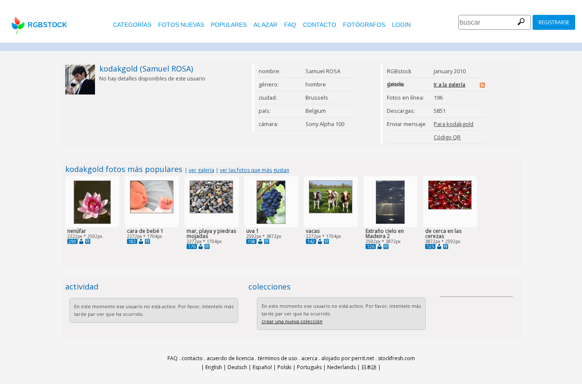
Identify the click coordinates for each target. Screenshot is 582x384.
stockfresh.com (396, 358)
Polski (284, 367)
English (213, 367)
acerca (309, 358)
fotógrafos (364, 24)
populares (229, 24)
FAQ (290, 24)
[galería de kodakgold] (81, 241)
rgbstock (47, 25)
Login (401, 24)
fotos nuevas (181, 24)
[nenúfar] (92, 222)
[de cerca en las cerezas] (450, 207)
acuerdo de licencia (230, 358)
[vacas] (330, 211)
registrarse (554, 22)
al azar (265, 24)
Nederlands (341, 367)
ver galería (201, 170)
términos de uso (277, 358)
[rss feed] (482, 85)
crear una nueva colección (292, 321)
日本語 (369, 367)
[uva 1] (270, 222)
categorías (132, 24)
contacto (319, 24)
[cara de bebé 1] (151, 211)
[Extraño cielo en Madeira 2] (390, 222)
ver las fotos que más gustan (254, 170)
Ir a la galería (449, 84)
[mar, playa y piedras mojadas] (211, 211)
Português (309, 367)
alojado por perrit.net (347, 358)
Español (262, 367)
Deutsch (237, 367)
